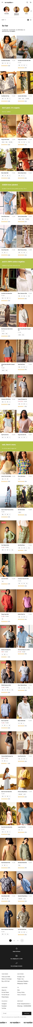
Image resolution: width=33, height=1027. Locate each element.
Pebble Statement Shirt (6, 685)
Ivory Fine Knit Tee (22, 756)
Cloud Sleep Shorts (5, 216)
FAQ (18, 990)
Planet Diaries (5, 997)
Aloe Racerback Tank (5, 862)
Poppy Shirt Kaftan (5, 139)
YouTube (4, 1008)
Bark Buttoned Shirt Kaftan (7, 328)
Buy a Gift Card (5, 981)
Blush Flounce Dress (22, 249)
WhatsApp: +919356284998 (24, 1006)
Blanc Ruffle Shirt (21, 720)
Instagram (4, 1003)
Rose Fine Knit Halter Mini (6, 827)
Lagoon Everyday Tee (22, 399)
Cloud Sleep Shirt (5, 249)
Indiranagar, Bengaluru (22, 981)
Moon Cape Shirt (4, 720)
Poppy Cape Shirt (5, 614)
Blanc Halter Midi (4, 172)
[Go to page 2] (22, 940)
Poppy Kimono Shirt (22, 139)
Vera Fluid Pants (21, 545)
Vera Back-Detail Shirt (22, 862)
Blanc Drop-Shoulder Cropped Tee (24, 329)
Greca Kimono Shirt (5, 896)
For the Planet (5, 992)
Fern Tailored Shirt (5, 545)
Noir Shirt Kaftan (21, 509)
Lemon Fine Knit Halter (6, 476)
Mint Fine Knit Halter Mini (6, 791)
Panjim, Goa (20, 979)
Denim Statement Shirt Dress (7, 929)
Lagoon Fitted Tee (21, 827)
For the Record (5, 994)
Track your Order (6, 976)
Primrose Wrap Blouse (22, 791)
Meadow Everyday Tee (6, 649)
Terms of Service (21, 994)
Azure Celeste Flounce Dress (7, 509)
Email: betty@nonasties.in (23, 1003)
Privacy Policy (21, 992)
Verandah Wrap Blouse (22, 896)
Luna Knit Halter (4, 578)
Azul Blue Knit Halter (5, 60)
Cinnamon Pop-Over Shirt (23, 578)
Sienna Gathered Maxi (22, 216)
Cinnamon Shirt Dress (5, 399)
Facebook (4, 1006)
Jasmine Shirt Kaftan (22, 95)
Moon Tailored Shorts (22, 685)
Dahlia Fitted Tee (21, 614)
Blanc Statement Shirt (22, 293)
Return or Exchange (7, 979)
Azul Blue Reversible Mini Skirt (24, 60)
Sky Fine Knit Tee (4, 434)
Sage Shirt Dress (21, 364)
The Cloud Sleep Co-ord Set (24, 649)
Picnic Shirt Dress (21, 476)
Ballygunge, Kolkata (22, 983)
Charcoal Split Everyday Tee (7, 756)
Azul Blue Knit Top (5, 95)
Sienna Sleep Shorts (22, 172)
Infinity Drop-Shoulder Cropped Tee (7, 365)
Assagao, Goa (20, 976)
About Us (4, 990)
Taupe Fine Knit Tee (22, 434)
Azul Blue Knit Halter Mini (6, 293)
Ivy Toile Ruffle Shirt (22, 929)
